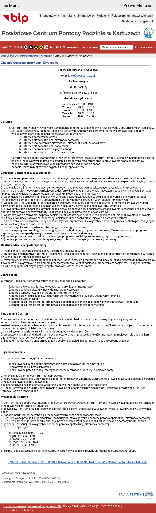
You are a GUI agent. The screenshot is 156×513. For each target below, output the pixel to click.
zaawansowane (146, 47)
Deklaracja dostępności (137, 21)
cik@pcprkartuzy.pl (82, 75)
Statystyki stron (142, 15)
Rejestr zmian (121, 15)
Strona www (86, 15)
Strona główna (49, 15)
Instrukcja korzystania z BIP (44, 506)
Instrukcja (68, 15)
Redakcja (103, 15)
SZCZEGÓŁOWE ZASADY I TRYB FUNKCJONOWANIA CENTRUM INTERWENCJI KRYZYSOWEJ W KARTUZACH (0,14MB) (78, 462)
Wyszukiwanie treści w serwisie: (81, 47)
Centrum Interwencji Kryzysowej (34, 56)
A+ (52, 47)
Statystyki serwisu (14, 506)
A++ (59, 47)
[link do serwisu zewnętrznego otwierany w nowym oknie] (16, 19)
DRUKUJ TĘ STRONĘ (131, 494)
